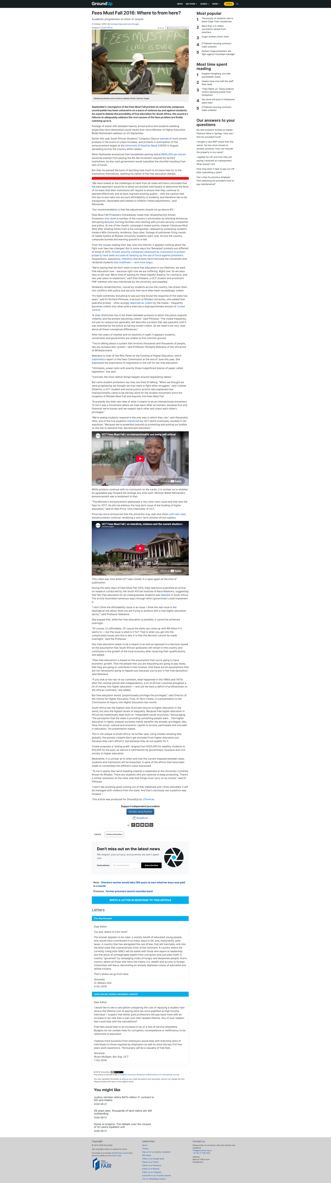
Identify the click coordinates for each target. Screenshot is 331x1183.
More (216, 4)
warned (164, 138)
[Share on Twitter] (138, 826)
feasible (165, 595)
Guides (204, 4)
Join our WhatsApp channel (153, 1179)
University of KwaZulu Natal (141, 145)
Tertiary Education (114, 834)
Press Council (123, 1153)
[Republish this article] (151, 826)
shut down (110, 218)
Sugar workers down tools (215, 36)
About (144, 1145)
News (180, 4)
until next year (177, 514)
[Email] (142, 826)
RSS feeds (146, 1155)
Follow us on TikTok (150, 1162)
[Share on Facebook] (133, 826)
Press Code (116, 1155)
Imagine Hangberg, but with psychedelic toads (216, 75)
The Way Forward (103, 918)
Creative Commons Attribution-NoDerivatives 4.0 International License (149, 1074)
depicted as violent (141, 302)
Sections (191, 4)
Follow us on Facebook (151, 1165)
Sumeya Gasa (116, 24)
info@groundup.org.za (202, 1150)
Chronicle (148, 799)
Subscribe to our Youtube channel (156, 1175)
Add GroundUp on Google (178, 28)
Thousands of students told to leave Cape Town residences (217, 20)
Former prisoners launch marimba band (129, 891)
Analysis (95, 27)
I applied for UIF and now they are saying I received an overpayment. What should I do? (214, 160)
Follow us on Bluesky (151, 1169)
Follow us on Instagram (151, 1172)
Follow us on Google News (153, 1159)
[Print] (147, 826)
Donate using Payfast (140, 811)
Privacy (145, 1148)
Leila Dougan (133, 24)
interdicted (133, 421)
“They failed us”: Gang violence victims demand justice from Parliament (218, 92)
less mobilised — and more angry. (133, 262)
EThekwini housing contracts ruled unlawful (216, 45)
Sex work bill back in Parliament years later (218, 101)
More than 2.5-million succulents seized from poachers (214, 29)
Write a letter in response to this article (140, 900)
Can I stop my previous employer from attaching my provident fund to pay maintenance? (215, 180)
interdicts (127, 258)
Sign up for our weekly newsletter (156, 1152)
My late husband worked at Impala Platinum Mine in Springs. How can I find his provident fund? (215, 133)
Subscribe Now (151, 865)
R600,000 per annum (173, 154)
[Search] (237, 4)
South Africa (106, 27)
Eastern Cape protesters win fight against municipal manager (218, 52)
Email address (103, 865)
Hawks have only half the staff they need (217, 83)
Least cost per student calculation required (115, 994)
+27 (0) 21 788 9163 (201, 1153)
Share (162, 28)
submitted (98, 359)
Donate (229, 4)
